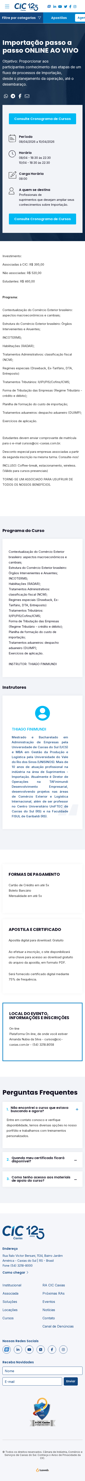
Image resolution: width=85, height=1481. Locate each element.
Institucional (11, 1285)
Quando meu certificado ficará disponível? (35, 1160)
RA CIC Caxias (53, 1285)
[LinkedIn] (54, 6)
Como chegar (13, 1272)
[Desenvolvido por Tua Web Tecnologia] (42, 1471)
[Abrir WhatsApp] (74, 1470)
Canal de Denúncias (58, 1326)
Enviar (70, 1381)
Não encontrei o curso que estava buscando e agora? (37, 1109)
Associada (10, 1293)
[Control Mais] (49, 6)
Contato (48, 1318)
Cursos (8, 1318)
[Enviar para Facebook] (20, 96)
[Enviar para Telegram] (13, 96)
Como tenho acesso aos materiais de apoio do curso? (38, 1179)
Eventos (48, 1302)
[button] (21, 17)
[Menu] (7, 7)
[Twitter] (65, 6)
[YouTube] (60, 6)
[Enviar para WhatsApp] (5, 96)
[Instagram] (74, 6)
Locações (10, 1310)
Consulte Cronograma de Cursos (42, 118)
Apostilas (59, 18)
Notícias (48, 1310)
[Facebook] (70, 6)
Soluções (9, 1302)
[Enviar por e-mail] (27, 96)
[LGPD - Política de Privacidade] (42, 1412)
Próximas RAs (53, 1293)
